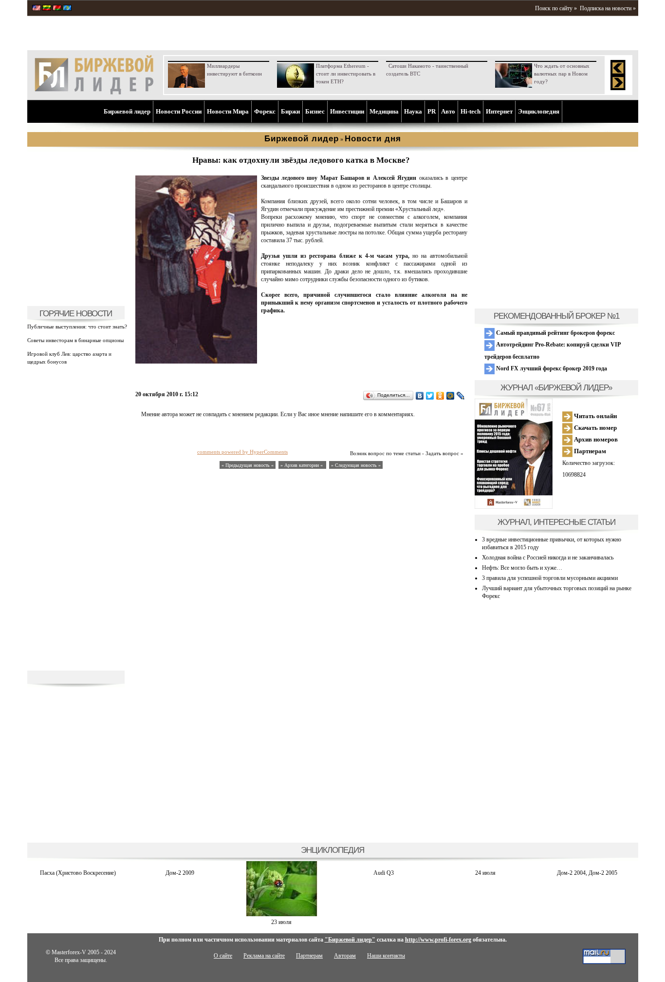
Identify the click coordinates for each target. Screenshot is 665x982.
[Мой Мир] (450, 395)
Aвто (448, 111)
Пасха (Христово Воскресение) (78, 872)
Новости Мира (228, 111)
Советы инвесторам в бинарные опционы (75, 340)
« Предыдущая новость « (248, 465)
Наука (413, 111)
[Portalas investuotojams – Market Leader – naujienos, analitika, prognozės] (46, 8)
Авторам (345, 955)
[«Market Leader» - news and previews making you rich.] (36, 8)
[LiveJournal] (461, 395)
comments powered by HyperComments (242, 452)
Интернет (499, 111)
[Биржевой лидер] (94, 92)
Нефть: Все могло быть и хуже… (522, 567)
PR (431, 111)
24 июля (485, 872)
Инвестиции (347, 111)
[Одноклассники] (440, 395)
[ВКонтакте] (420, 395)
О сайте (223, 955)
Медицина (384, 111)
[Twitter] (430, 395)
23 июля (281, 922)
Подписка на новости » (608, 8)
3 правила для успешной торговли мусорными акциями (550, 578)
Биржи (290, 111)
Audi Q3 (383, 872)
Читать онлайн (595, 416)
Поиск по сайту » (556, 8)
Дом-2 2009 (180, 872)
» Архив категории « (302, 465)
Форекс (265, 111)
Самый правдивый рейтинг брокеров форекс (555, 332)
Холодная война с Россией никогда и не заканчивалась (547, 557)
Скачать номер (595, 427)
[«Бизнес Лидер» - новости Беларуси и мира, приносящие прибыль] (57, 8)
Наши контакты (386, 955)
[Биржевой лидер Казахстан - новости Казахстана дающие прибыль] (67, 8)
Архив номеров (595, 439)
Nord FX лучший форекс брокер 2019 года (551, 368)
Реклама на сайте (264, 955)
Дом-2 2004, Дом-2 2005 (587, 872)
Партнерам (589, 451)
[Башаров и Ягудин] (196, 361)
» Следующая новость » (356, 465)
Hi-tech (470, 111)
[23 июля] (281, 914)
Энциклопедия (538, 111)
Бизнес (315, 111)
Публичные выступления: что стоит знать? (77, 326)
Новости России (179, 111)
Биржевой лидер (127, 111)
